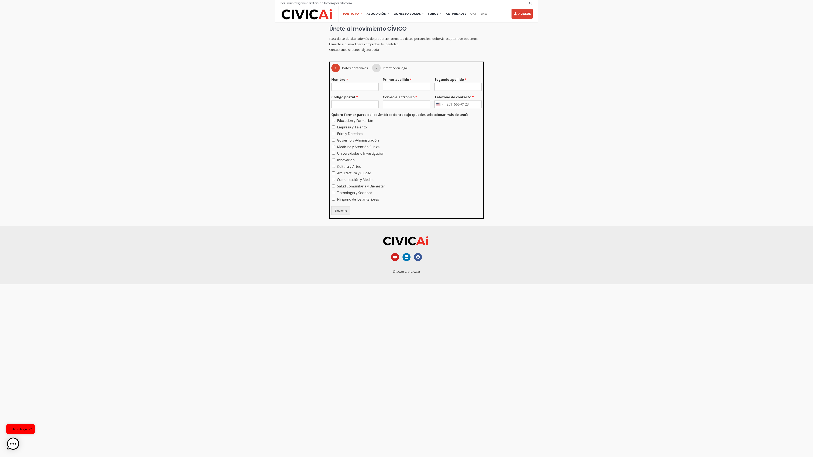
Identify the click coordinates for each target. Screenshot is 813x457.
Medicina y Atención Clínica (358, 147)
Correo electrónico (400, 97)
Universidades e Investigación (360, 153)
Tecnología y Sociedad (354, 192)
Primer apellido (397, 79)
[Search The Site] (531, 3)
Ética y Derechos (350, 133)
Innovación (346, 160)
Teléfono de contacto (454, 97)
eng (484, 14)
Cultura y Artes (349, 166)
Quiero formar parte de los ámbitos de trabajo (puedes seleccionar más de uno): (399, 115)
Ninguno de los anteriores (358, 199)
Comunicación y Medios (355, 179)
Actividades (456, 14)
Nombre (339, 79)
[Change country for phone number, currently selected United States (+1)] (439, 104)
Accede (524, 14)
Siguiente (341, 210)
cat (473, 14)
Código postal (344, 97)
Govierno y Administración (358, 140)
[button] (13, 444)
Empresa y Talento (352, 127)
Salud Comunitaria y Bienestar (361, 186)
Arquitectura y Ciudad (354, 173)
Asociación (376, 14)
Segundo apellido (450, 79)
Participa (351, 14)
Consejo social (407, 14)
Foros (433, 14)
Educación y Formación (355, 120)
